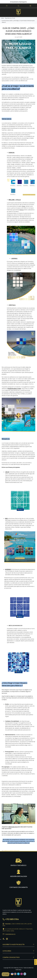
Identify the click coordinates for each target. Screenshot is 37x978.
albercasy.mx (13, 827)
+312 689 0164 (12, 919)
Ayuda (36, 962)
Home (2, 18)
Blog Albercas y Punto (10, 18)
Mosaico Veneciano (14, 850)
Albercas (6, 850)
